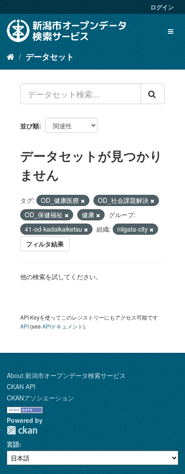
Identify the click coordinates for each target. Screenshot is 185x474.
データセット (50, 56)
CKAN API (21, 386)
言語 (13, 443)
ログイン (162, 7)
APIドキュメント (62, 326)
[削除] (83, 200)
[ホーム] (10, 56)
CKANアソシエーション (40, 397)
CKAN (22, 430)
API (24, 326)
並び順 (29, 125)
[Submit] (153, 93)
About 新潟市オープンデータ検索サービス (66, 375)
